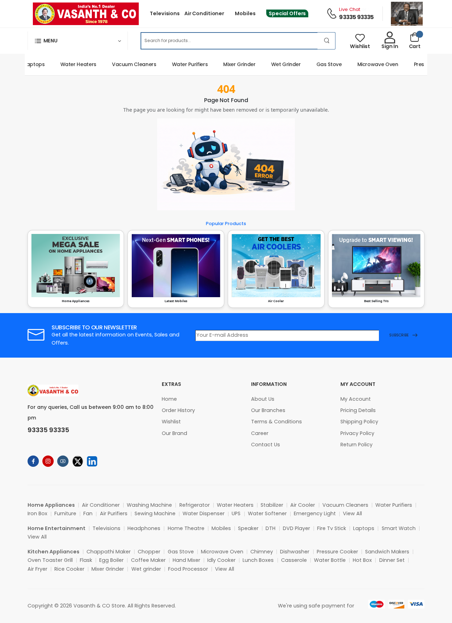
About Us (262, 398)
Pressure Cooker (337, 551)
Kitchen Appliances (53, 551)
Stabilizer (272, 504)
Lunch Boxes (258, 560)
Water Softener (267, 513)
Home (169, 398)
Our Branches (268, 410)
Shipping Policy (359, 421)
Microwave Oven (371, 64)
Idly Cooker (221, 560)
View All (352, 513)
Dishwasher (294, 551)
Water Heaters (72, 64)
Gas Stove (322, 64)
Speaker (248, 528)
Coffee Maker (148, 560)
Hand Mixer (186, 560)
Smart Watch (399, 528)
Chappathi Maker (109, 551)
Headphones (143, 528)
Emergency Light (315, 513)
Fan (88, 513)
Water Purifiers (184, 64)
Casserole (294, 560)
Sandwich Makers (387, 551)
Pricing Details (358, 410)
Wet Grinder (280, 64)
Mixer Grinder (233, 64)
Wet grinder (146, 568)
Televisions (165, 13)
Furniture (65, 513)
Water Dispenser (204, 513)
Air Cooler (302, 504)
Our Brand (174, 433)
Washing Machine (149, 504)
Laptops (28, 64)
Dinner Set (392, 560)
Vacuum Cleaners (128, 64)
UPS (236, 513)
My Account (355, 398)
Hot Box (362, 560)
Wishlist (171, 421)
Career (259, 433)
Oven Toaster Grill (50, 560)
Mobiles (245, 13)
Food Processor (188, 568)
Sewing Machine (155, 513)
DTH (270, 528)
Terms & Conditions (276, 421)
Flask (86, 560)
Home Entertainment (56, 528)
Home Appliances (51, 504)
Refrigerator (194, 504)
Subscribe (399, 335)
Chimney (261, 551)
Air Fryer (37, 568)
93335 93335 (356, 17)
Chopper (149, 551)
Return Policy (356, 444)
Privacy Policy (357, 433)
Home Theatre (186, 528)
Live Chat (349, 9)
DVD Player (296, 528)
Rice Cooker (69, 568)
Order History (178, 410)
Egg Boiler (111, 560)
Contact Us (265, 444)
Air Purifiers (113, 513)
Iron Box (37, 513)
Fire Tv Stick (331, 528)
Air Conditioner (204, 13)
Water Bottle (330, 560)
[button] (78, 40)
